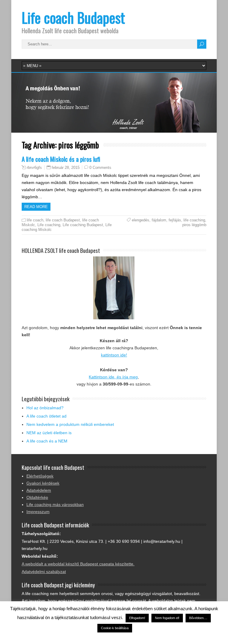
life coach (35, 220)
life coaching (194, 220)
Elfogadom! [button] (137, 618)
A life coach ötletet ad (46, 416)
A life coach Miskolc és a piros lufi (61, 159)
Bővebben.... (198, 618)
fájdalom (159, 220)
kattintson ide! (114, 355)
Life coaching (48, 225)
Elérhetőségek (39, 476)
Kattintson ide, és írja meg (113, 377)
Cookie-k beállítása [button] (115, 628)
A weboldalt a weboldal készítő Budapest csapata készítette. (78, 564)
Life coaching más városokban (55, 504)
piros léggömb (194, 225)
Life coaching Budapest (83, 225)
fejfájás (175, 220)
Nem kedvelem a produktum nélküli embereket (70, 424)
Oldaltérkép (37, 497)
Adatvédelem (38, 490)
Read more (36, 206)
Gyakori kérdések (42, 483)
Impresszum (38, 511)
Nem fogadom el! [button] (167, 618)
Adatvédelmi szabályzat (44, 571)
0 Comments (100, 167)
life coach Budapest (63, 220)
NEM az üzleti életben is (49, 432)
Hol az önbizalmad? (45, 407)
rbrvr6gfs (34, 168)
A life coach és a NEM (46, 441)
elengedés (140, 220)
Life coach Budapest (73, 17)
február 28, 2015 (66, 167)
